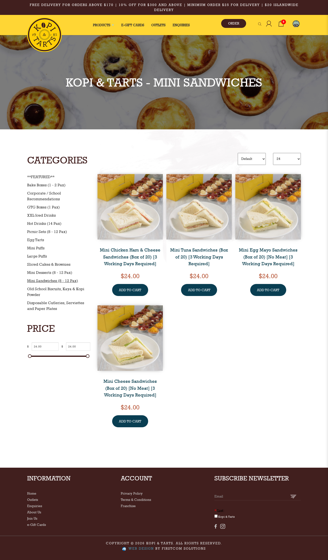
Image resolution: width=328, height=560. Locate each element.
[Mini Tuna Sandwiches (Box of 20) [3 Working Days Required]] (199, 206)
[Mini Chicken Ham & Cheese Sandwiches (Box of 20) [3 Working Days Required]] (130, 206)
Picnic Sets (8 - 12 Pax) (47, 231)
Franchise (128, 506)
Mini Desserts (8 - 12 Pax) (49, 272)
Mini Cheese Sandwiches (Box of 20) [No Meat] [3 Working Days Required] (130, 387)
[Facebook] (215, 526)
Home (31, 493)
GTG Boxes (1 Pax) (43, 207)
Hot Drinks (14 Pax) (44, 223)
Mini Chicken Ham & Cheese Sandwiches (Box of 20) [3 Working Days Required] (130, 256)
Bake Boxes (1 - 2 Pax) (46, 185)
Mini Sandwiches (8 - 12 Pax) (52, 280)
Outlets (32, 500)
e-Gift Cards (36, 525)
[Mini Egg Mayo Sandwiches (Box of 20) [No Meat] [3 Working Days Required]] (268, 206)
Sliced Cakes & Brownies (48, 264)
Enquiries (34, 506)
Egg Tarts (35, 240)
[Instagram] (222, 526)
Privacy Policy (132, 493)
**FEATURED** (41, 177)
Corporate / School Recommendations (44, 196)
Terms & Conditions (136, 500)
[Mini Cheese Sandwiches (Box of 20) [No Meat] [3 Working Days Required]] (130, 338)
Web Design (141, 548)
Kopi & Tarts (226, 516)
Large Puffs (37, 256)
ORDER (233, 23)
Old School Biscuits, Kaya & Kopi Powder (55, 292)
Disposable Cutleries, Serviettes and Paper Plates (55, 306)
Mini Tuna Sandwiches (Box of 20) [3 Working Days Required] (199, 256)
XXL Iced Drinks (41, 215)
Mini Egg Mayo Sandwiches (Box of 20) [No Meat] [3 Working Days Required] (268, 256)
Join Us (32, 518)
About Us (34, 512)
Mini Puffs (35, 248)
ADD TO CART (130, 290)
